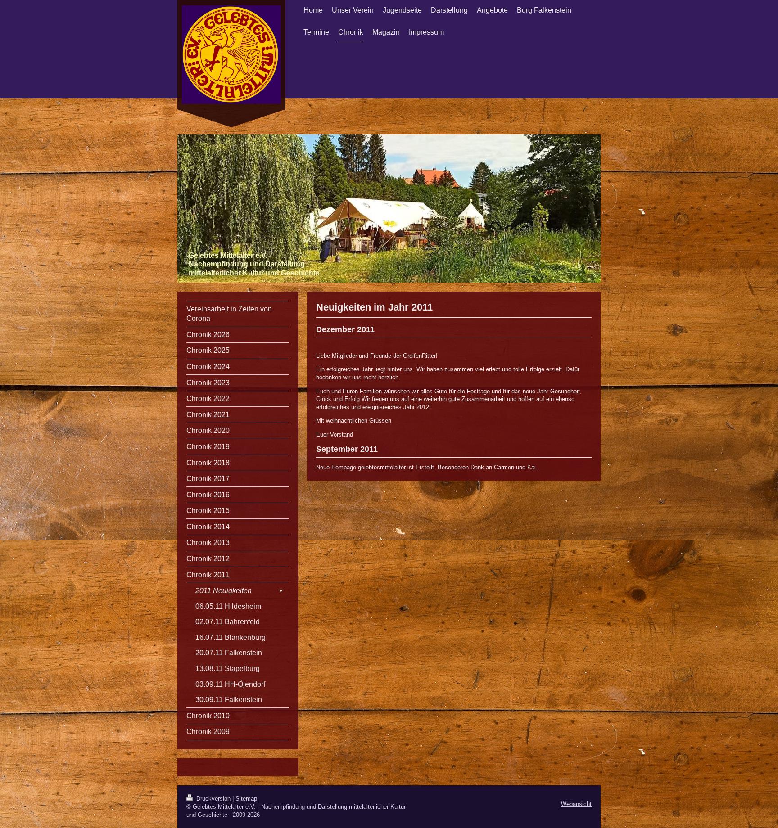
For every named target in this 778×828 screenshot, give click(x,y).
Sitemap (246, 798)
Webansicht (576, 804)
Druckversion (213, 798)
